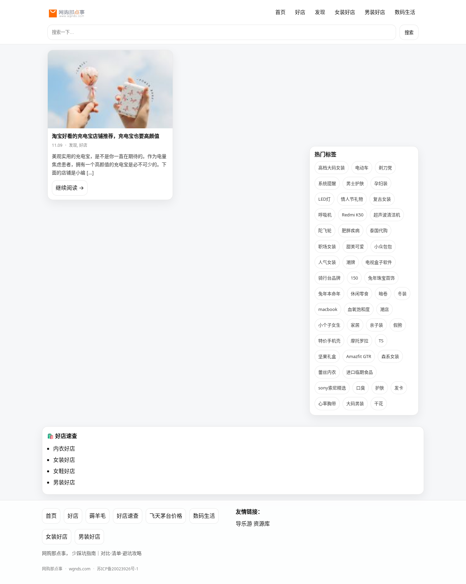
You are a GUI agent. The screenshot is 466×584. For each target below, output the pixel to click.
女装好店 (345, 12)
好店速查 (128, 515)
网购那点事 (52, 569)
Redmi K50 (352, 215)
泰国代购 (379, 230)
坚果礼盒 (327, 356)
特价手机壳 (329, 341)
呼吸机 (325, 215)
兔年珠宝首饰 (381, 278)
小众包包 (383, 246)
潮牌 (350, 262)
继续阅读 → (70, 187)
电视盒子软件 (378, 262)
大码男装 (355, 403)
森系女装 (390, 356)
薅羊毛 (97, 515)
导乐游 (244, 523)
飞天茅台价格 (165, 515)
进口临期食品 (359, 372)
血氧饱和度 (359, 309)
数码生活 (405, 12)
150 (354, 278)
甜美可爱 (355, 246)
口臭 (360, 388)
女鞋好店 (64, 471)
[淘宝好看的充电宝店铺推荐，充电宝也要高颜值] (110, 89)
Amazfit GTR (358, 356)
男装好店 (375, 12)
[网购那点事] (66, 12)
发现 (320, 12)
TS (381, 341)
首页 (280, 12)
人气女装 (327, 262)
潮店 (384, 309)
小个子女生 (329, 325)
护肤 (379, 388)
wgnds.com (79, 569)
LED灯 (324, 199)
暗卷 (383, 293)
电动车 (361, 168)
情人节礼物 (352, 199)
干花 (378, 403)
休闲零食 (359, 293)
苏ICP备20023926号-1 (118, 569)
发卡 (398, 388)
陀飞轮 (325, 230)
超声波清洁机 (387, 215)
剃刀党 (385, 168)
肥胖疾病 (351, 230)
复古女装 (382, 199)
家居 (355, 325)
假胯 (397, 325)
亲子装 (376, 325)
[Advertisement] (364, 92)
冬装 (402, 293)
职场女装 (327, 246)
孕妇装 (381, 183)
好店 (300, 12)
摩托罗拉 (359, 341)
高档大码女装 (331, 168)
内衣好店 (64, 448)
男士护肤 (355, 183)
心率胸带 (327, 403)
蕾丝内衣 (327, 372)
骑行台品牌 (329, 278)
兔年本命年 (329, 293)
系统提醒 (327, 183)
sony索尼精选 (332, 388)
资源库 (261, 523)
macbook (327, 309)
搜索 (409, 32)
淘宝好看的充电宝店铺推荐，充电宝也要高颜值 (105, 135)
